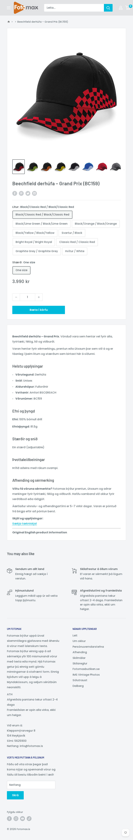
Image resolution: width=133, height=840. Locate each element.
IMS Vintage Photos (86, 675)
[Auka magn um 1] (38, 297)
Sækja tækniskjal (24, 524)
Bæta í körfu (39, 310)
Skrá (15, 795)
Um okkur (79, 641)
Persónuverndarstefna (88, 647)
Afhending (80, 652)
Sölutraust (80, 680)
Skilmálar (79, 658)
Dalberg (78, 686)
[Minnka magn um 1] (16, 297)
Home (8, 21)
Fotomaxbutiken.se (86, 669)
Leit (75, 635)
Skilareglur (80, 663)
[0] (128, 8)
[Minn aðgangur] (120, 8)
